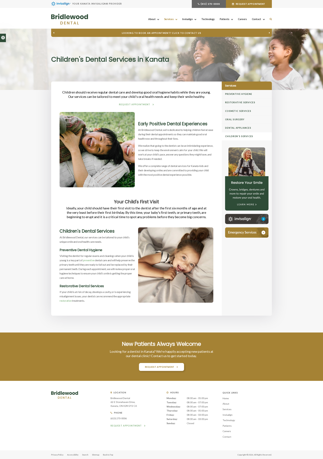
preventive (89, 260)
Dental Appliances (238, 127)
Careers (242, 19)
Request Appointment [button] (250, 4)
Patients (224, 19)
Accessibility (72, 454)
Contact (256, 19)
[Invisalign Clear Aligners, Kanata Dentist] (246, 219)
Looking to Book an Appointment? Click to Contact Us (161, 33)
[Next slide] (269, 32)
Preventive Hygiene (238, 94)
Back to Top (108, 454)
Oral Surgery (235, 119)
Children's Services (239, 136)
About (151, 19)
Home (226, 398)
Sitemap (95, 454)
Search (85, 454)
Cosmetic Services (238, 111)
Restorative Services (240, 102)
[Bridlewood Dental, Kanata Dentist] (64, 402)
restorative (66, 300)
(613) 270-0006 (210, 4)
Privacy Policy (57, 454)
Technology (208, 19)
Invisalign (187, 19)
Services (169, 19)
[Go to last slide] (53, 32)
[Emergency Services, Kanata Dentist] (246, 232)
